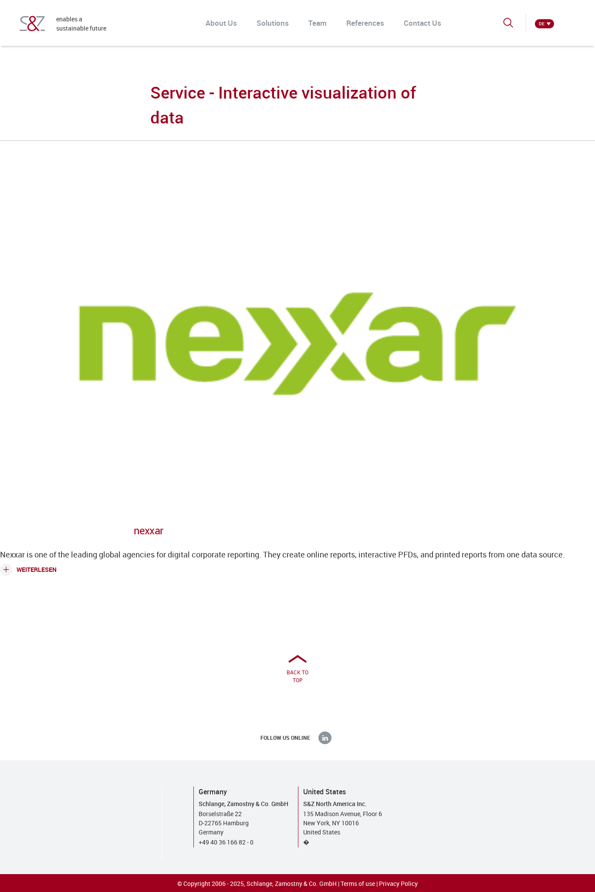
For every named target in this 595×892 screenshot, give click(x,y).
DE (541, 24)
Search (509, 26)
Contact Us (422, 23)
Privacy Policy (398, 883)
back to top (297, 676)
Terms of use (358, 883)
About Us (221, 23)
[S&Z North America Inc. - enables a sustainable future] (32, 24)
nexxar (148, 530)
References (365, 23)
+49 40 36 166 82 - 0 (226, 842)
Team (317, 23)
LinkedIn (324, 737)
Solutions (273, 23)
